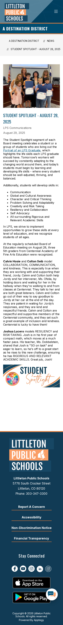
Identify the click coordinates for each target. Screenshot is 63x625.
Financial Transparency (31, 538)
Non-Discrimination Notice (32, 528)
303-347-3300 (36, 493)
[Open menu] (55, 11)
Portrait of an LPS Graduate (21, 150)
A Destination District (24, 40)
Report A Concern (31, 507)
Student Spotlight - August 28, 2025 (35, 49)
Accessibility (31, 517)
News (50, 40)
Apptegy (39, 620)
